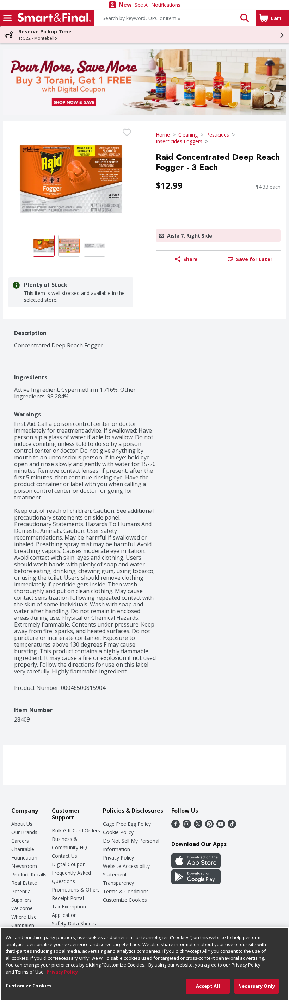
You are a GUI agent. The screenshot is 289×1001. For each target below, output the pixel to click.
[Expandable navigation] (7, 18)
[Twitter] (198, 826)
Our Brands (24, 832)
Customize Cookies (125, 899)
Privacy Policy (118, 857)
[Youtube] (220, 826)
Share (190, 259)
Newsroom (24, 866)
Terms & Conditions (126, 891)
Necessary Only (256, 986)
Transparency (118, 883)
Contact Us (64, 855)
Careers (20, 840)
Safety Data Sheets (74, 923)
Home (163, 134)
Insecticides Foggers (179, 141)
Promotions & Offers (76, 889)
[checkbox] (127, 132)
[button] (244, 18)
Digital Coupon (69, 864)
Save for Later (254, 259)
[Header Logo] (53, 18)
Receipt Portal (68, 898)
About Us (21, 823)
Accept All (208, 986)
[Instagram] (187, 826)
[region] (144, 964)
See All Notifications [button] (157, 4)
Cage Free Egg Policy (127, 823)
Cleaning (188, 134)
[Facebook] (175, 826)
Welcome (22, 908)
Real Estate (24, 883)
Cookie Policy (118, 832)
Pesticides (217, 134)
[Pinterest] (209, 826)
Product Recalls (29, 874)
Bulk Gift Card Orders (76, 830)
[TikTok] (232, 826)
